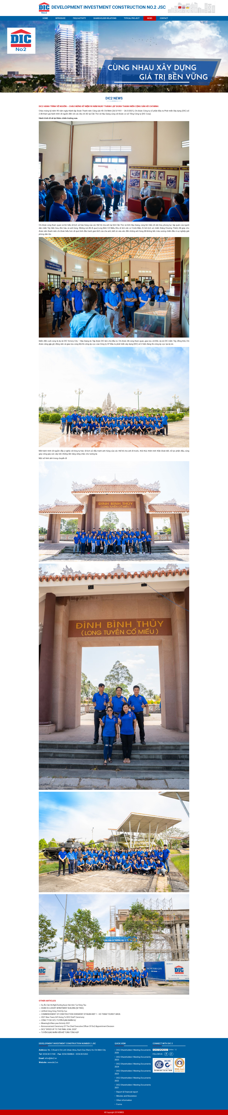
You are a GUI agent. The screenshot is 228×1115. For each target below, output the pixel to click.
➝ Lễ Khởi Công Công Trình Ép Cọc (53, 1011)
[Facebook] (166, 1054)
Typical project (132, 18)
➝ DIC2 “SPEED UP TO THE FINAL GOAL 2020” (58, 1029)
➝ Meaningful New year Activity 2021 (54, 1023)
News (149, 18)
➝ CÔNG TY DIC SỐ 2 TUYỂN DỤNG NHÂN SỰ (57, 1020)
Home (45, 18)
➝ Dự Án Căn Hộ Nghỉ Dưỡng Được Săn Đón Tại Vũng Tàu (62, 1005)
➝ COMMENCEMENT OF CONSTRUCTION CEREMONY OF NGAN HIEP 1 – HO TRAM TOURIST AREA (79, 1014)
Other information (123, 1100)
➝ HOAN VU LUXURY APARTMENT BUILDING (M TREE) (61, 1008)
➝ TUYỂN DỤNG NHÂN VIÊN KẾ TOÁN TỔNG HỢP (59, 1032)
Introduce (60, 18)
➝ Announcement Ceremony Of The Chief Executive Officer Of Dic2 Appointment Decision (76, 1026)
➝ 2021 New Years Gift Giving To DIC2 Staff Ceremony (61, 1017)
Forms (118, 1104)
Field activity (79, 18)
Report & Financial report (126, 1092)
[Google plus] (171, 1054)
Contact (164, 18)
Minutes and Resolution (126, 1096)
